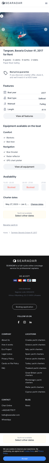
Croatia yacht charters (35, 340)
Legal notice (7, 354)
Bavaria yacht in (10, 225)
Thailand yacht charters (35, 368)
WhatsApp (6, 419)
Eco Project (7, 349)
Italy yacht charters (33, 349)
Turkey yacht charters (35, 363)
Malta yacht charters (34, 387)
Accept (24, 459)
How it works (7, 344)
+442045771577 (8, 410)
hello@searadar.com (11, 415)
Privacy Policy (8, 358)
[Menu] (46, 3)
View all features (24, 116)
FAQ (3, 368)
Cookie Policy (29, 451)
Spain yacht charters (34, 354)
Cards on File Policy (10, 363)
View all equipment (24, 166)
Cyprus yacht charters (35, 392)
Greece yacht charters (35, 344)
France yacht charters (35, 358)
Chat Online (7, 405)
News (27, 405)
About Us (6, 340)
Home (5, 233)
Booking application (24, 307)
